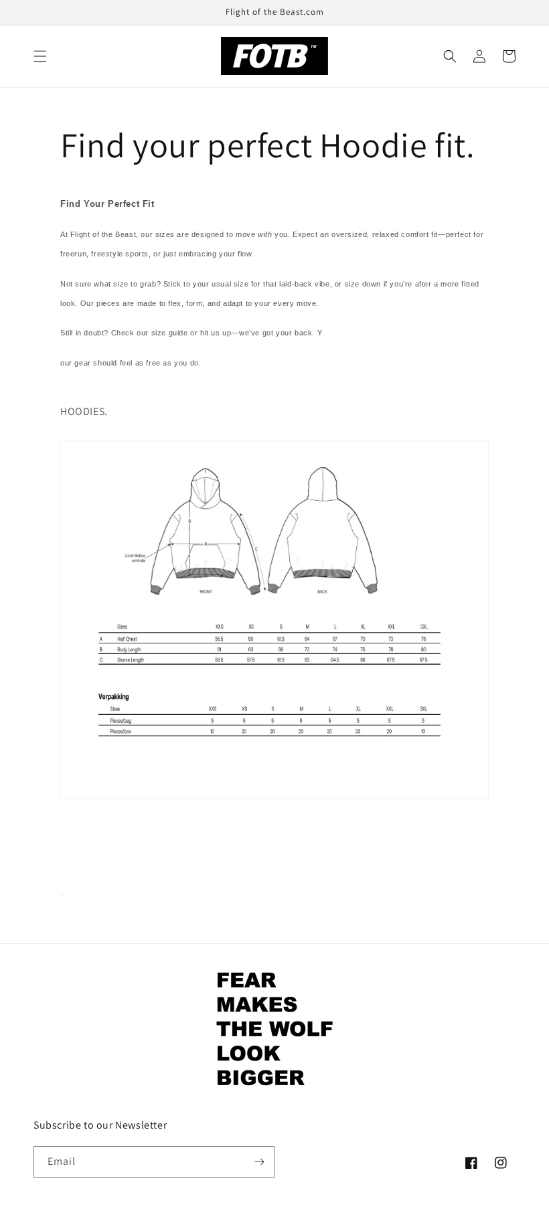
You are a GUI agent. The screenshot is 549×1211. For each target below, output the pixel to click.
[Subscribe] (259, 1162)
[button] (40, 56)
